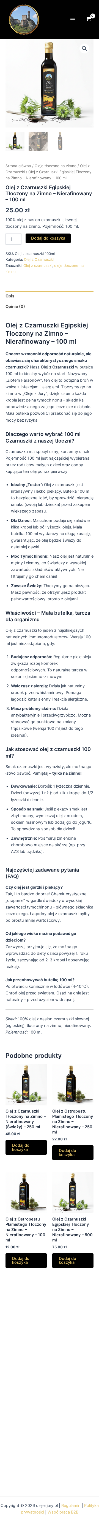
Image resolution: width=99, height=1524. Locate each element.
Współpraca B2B (63, 1512)
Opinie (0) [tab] (15, 306)
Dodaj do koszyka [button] (20, 1147)
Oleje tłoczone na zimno (55, 166)
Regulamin (71, 1505)
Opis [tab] (10, 296)
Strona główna (18, 166)
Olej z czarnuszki (37, 265)
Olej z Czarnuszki (39, 259)
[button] (84, 48)
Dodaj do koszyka (48, 238)
